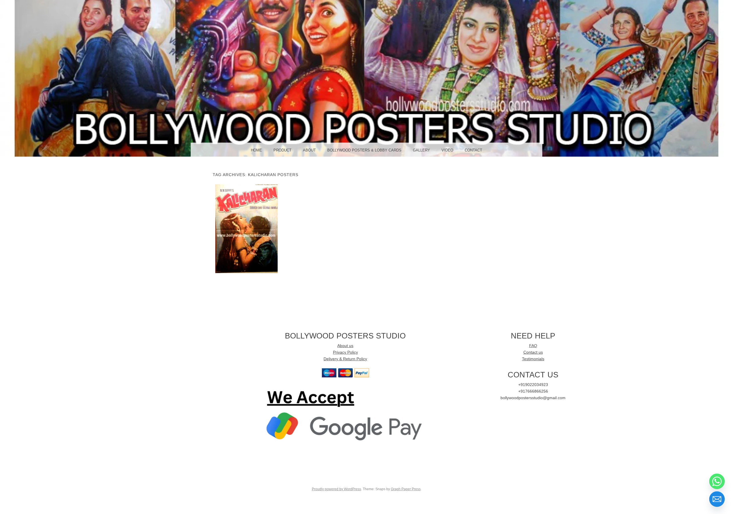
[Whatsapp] (717, 481)
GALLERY (421, 150)
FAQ (533, 346)
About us (345, 346)
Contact (473, 150)
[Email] (717, 499)
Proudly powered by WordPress (336, 489)
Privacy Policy (345, 352)
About (309, 150)
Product (282, 150)
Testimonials (533, 359)
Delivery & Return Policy (345, 359)
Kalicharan (246, 229)
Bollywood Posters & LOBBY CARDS (364, 150)
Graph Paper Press (406, 489)
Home (256, 150)
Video (447, 150)
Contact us (533, 352)
